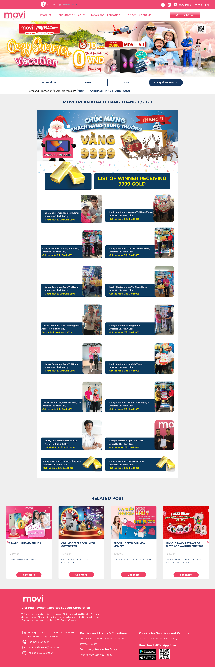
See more (29, 574)
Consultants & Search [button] (71, 15)
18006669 (190, 4)
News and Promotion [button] (106, 15)
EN (207, 4)
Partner (131, 15)
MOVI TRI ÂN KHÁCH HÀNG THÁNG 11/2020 (104, 90)
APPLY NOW (185, 15)
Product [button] (46, 15)
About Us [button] (145, 15)
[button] (7, 542)
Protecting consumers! (62, 4)
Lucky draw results (65, 90)
